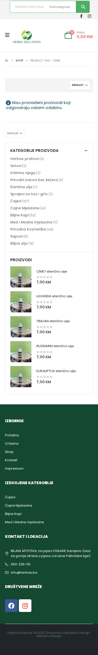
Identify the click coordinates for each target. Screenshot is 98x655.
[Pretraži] (82, 7)
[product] (20, 276)
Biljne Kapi (19, 215)
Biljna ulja (18, 243)
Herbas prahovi (24, 158)
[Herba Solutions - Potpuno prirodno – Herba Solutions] (26, 36)
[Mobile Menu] (9, 35)
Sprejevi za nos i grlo (29, 193)
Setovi (15, 165)
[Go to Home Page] (7, 60)
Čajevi (15, 201)
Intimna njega (22, 172)
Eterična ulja (21, 186)
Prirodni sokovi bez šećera (34, 179)
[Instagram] (89, 16)
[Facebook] (81, 16)
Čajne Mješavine (24, 208)
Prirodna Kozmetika (28, 229)
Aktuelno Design (49, 636)
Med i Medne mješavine (31, 222)
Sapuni (16, 236)
